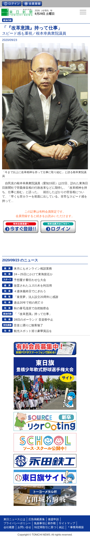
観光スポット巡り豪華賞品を (33, 331)
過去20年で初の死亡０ (29, 302)
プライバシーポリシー (17, 523)
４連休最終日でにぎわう (30, 291)
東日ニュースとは (14, 519)
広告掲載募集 (36, 519)
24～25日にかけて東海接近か (33, 274)
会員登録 (32, 3)
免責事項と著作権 (45, 523)
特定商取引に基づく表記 (49, 527)
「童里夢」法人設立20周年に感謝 (36, 297)
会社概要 (9, 527)
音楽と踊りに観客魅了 (28, 325)
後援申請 (53, 519)
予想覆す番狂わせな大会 (30, 280)
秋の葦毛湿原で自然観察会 (31, 308)
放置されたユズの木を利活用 (33, 285)
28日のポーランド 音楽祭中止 (33, 319)
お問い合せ (24, 527)
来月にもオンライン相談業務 (33, 268)
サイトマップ (67, 523)
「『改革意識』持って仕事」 (33, 314)
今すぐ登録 (20, 226)
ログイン (12, 3)
